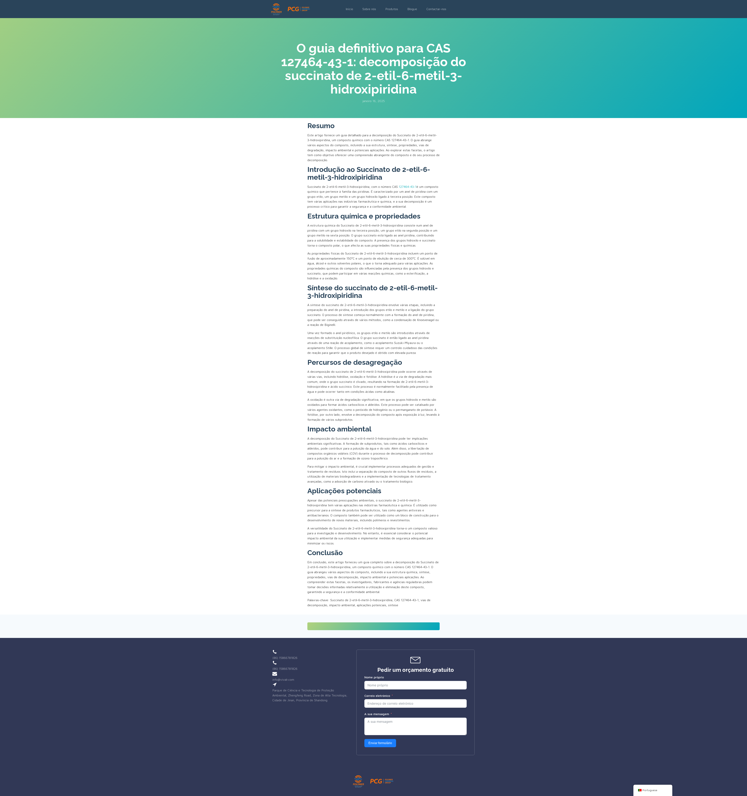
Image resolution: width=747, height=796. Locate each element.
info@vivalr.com (283, 679)
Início (349, 9)
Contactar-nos (436, 9)
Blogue (412, 9)
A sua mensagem (376, 714)
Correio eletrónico (377, 695)
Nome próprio (374, 677)
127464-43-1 (407, 186)
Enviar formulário (380, 743)
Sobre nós (369, 9)
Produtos (391, 9)
